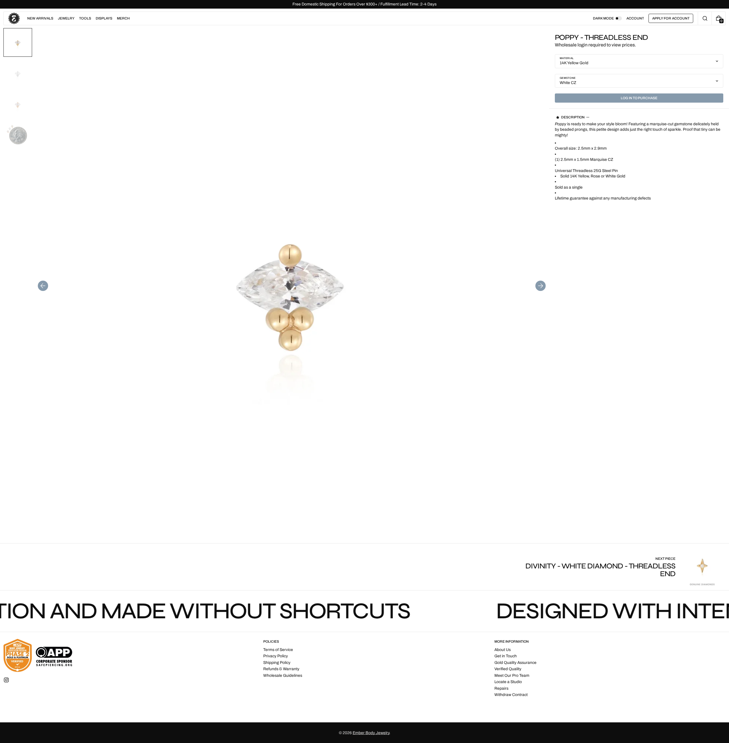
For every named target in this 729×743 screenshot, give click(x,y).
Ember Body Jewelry (371, 733)
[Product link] (622, 566)
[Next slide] (540, 286)
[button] (705, 18)
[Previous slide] (43, 286)
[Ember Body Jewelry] (37, 655)
